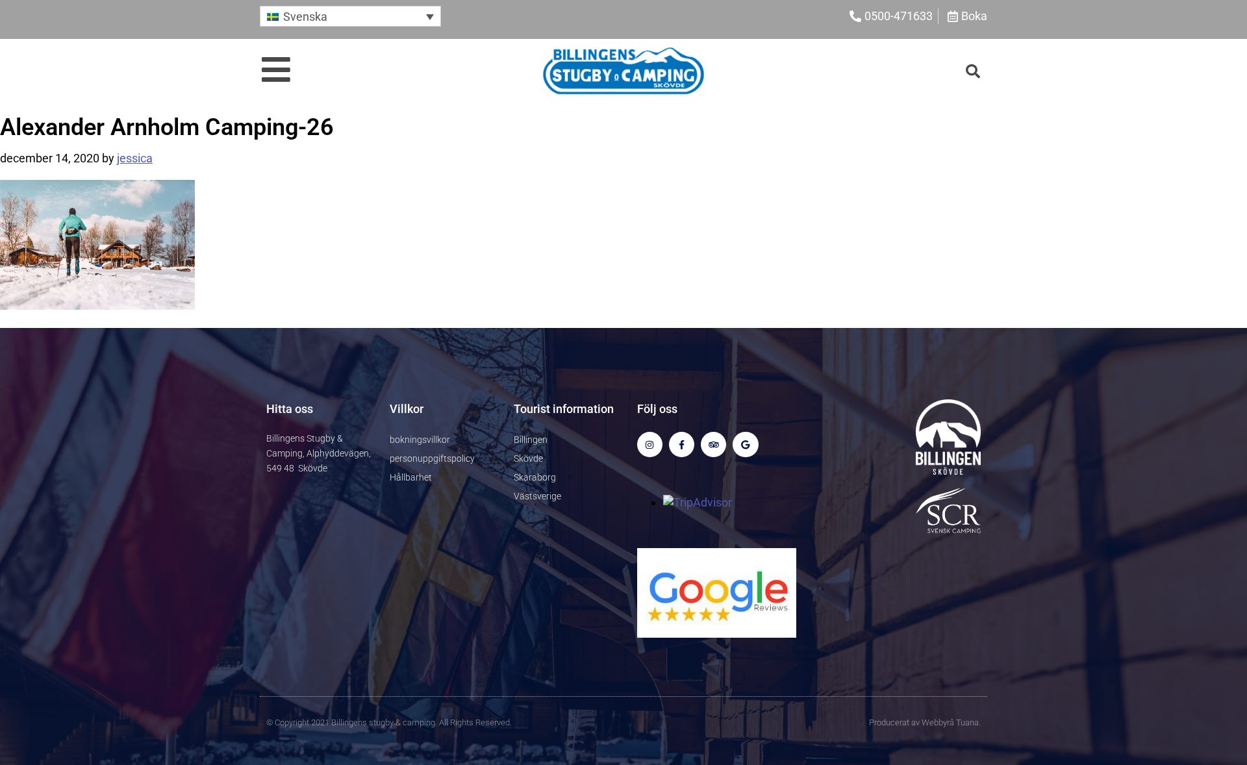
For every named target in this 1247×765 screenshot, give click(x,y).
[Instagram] (649, 444)
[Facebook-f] (681, 444)
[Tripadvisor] (713, 444)
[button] (350, 16)
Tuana (967, 722)
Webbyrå (938, 722)
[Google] (745, 444)
